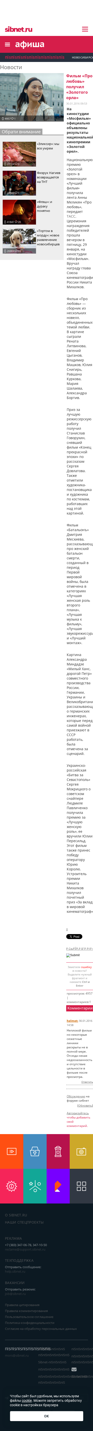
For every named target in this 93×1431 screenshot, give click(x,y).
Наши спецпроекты (24, 1222)
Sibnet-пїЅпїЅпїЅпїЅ (52, 1362)
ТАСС (71, 216)
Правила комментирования (26, 1311)
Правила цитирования (22, 1305)
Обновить (85, 1105)
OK (46, 1416)
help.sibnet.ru (15, 1271)
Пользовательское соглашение (29, 1317)
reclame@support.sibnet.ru (25, 1249)
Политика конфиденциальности (29, 1322)
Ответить (87, 1082)
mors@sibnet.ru (17, 1355)
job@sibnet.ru (15, 1293)
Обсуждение (76, 1096)
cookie (27, 1400)
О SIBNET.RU (16, 1215)
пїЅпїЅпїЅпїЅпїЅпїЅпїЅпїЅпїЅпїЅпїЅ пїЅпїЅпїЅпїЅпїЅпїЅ (62, 1379)
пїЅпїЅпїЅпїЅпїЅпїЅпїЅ (53, 1369)
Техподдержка (19, 1260)
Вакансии (15, 1282)
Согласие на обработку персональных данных (41, 1328)
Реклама (13, 1238)
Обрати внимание (21, 132)
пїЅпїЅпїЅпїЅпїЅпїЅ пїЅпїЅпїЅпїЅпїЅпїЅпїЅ (53, 1352)
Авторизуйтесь (78, 1113)
